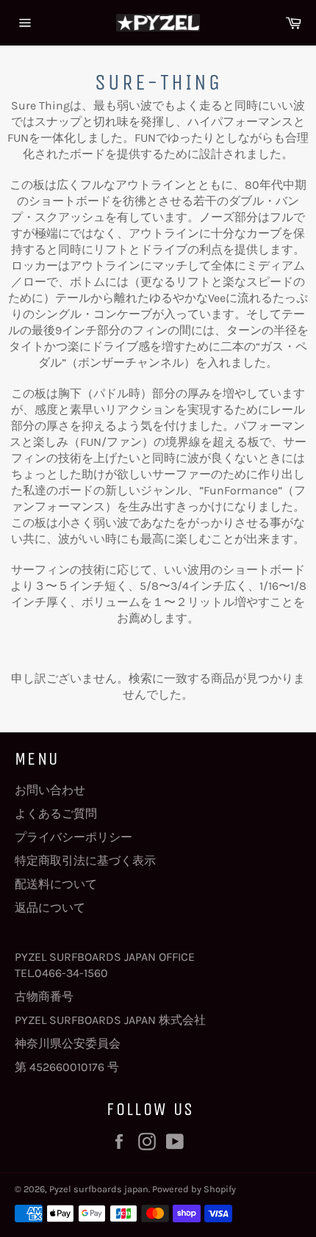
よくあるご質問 (56, 814)
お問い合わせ (50, 790)
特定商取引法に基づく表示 (85, 861)
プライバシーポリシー (73, 837)
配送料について (56, 884)
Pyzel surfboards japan (98, 1188)
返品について (50, 908)
